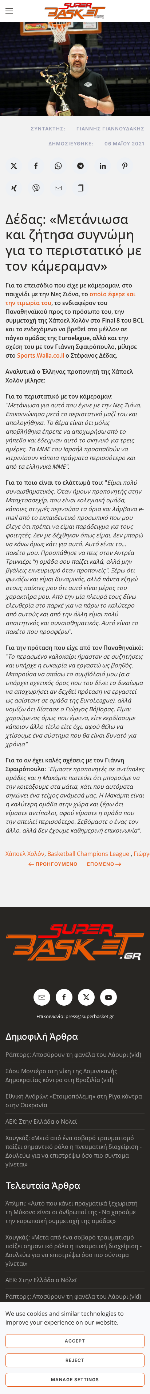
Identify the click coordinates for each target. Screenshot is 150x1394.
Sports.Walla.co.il (40, 355)
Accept (75, 1341)
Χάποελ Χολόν (24, 854)
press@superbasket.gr (90, 1016)
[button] (9, 11)
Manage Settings (75, 1379)
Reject (75, 1360)
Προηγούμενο (57, 864)
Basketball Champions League (89, 854)
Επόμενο (100, 864)
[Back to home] (75, 11)
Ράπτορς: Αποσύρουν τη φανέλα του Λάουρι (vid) (73, 1055)
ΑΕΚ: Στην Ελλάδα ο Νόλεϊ (41, 1121)
